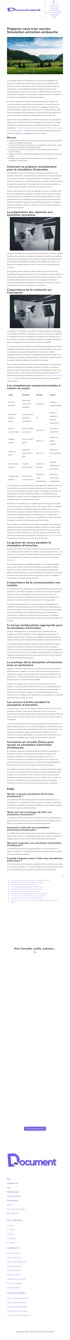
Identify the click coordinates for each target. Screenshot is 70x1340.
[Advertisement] (35, 923)
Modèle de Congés (13, 1275)
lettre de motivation (56, 535)
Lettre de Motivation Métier (16, 1302)
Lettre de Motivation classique (17, 1298)
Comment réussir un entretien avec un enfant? (31, 997)
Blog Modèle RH (12, 1213)
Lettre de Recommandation (16, 1262)
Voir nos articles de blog (35, 1129)
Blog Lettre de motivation (16, 1209)
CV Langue (11, 1243)
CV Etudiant (11, 1238)
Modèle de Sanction (14, 1270)
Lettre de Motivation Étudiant (17, 1307)
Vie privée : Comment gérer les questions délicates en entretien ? (35, 1111)
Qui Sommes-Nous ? (14, 1196)
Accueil (54, 4)
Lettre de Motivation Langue (17, 1311)
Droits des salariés (13, 1288)
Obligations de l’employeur (16, 1279)
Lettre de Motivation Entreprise (18, 1315)
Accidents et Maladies (15, 1283)
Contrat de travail (13, 1253)
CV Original (11, 1230)
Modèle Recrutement (14, 1266)
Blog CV (10, 1205)
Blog (54, 17)
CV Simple (10, 1225)
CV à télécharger (54, 10)
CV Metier (10, 1234)
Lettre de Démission (14, 1258)
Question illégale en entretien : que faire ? (29, 1053)
